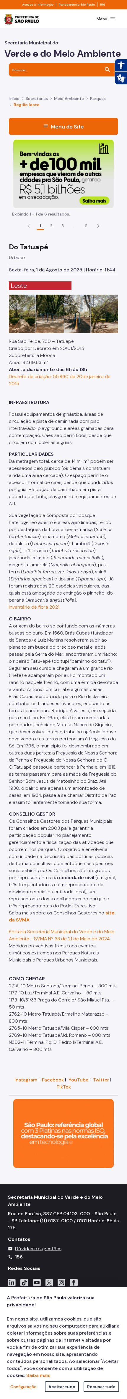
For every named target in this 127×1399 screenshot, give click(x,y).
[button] (98, 226)
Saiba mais (38, 1375)
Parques (98, 98)
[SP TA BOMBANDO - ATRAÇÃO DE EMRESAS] (63, 173)
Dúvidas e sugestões (38, 1249)
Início (14, 98)
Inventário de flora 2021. (34, 607)
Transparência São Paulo (76, 4)
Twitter (101, 1080)
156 (102, 4)
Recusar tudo (101, 1386)
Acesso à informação (37, 4)
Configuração (23, 1386)
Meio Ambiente (69, 98)
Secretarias (37, 98)
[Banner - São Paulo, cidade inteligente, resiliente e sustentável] (63, 1133)
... (74, 225)
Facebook (53, 1080)
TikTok (63, 1087)
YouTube (78, 1080)
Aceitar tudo (61, 1386)
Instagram (25, 1080)
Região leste (27, 104)
